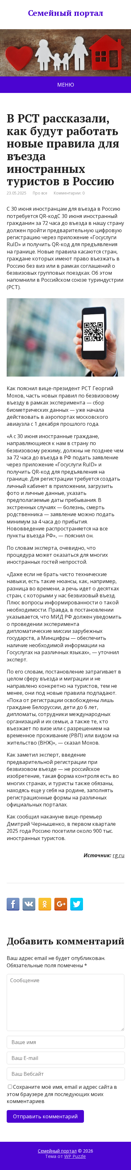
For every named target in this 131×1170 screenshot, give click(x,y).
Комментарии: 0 (69, 193)
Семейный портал (65, 13)
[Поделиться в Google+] (60, 904)
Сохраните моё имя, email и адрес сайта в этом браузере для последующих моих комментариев (62, 1094)
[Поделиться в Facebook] (13, 904)
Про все (40, 193)
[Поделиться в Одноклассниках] (44, 904)
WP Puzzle (75, 1156)
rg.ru (118, 855)
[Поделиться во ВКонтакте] (29, 904)
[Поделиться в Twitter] (76, 904)
